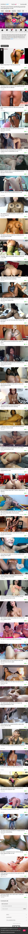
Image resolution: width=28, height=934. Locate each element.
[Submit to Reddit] (23, 14)
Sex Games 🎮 (23, 4)
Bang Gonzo (4, 876)
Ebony (19, 10)
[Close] (26, 930)
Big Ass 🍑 (8, 10)
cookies (19, 928)
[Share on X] (25, 14)
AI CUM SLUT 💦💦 (5, 4)
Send (24, 908)
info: (7, 914)
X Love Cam (4, 514)
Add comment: (5, 903)
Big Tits (13, 10)
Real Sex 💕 (14, 4)
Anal (2, 10)
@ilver (12, 38)
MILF (24, 10)
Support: (9, 917)
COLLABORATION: (10, 920)
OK (24, 930)
